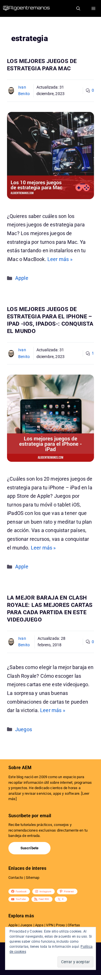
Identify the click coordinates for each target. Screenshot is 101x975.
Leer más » (59, 259)
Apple (21, 278)
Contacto (15, 877)
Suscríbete (29, 848)
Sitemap (32, 877)
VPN (49, 925)
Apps (39, 925)
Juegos (23, 729)
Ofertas (74, 925)
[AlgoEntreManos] (31, 8)
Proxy (60, 925)
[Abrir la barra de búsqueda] (78, 8)
